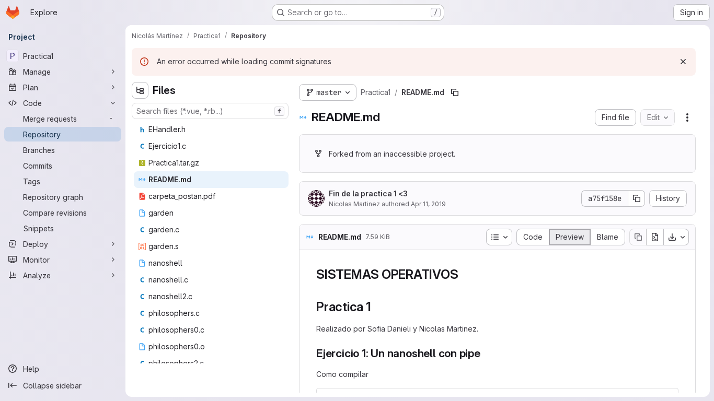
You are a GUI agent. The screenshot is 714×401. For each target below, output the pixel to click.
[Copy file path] (454, 92)
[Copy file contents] (637, 237)
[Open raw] (655, 237)
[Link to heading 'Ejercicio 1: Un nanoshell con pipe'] (486, 353)
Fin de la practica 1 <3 (368, 193)
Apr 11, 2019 (428, 204)
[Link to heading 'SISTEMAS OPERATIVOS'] (464, 274)
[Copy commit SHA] (636, 198)
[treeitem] (211, 129)
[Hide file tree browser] (140, 90)
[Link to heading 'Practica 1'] (378, 306)
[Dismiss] (683, 61)
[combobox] (210, 111)
